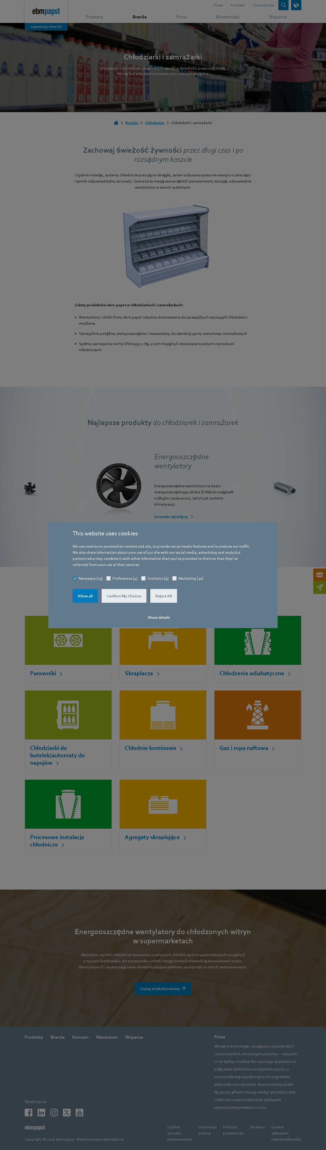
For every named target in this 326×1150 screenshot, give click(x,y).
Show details (159, 617)
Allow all (85, 595)
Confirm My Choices (124, 595)
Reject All (163, 595)
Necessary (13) (91, 578)
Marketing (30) (191, 578)
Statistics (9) (158, 578)
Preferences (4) (125, 578)
